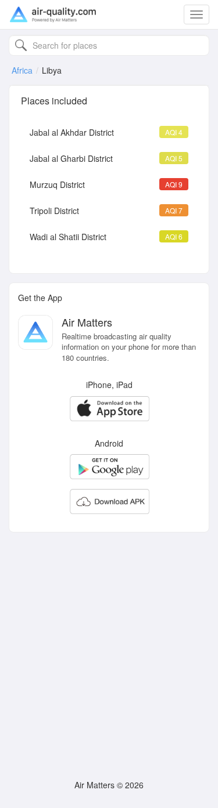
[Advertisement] (109, 650)
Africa (22, 70)
